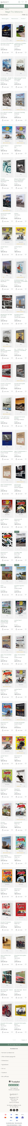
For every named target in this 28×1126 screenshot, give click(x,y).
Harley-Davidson (5, 280)
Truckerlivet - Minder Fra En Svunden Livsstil (7, 78)
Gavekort (4, 1072)
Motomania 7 (17, 889)
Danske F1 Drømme (6, 922)
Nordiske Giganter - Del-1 (19, 586)
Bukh (2, 585)
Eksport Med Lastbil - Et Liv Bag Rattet (20, 179)
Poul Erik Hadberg (5, 80)
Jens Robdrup (17, 790)
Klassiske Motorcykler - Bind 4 (20, 1024)
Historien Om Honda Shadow (19, 417)
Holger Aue (16, 520)
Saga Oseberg (4, 855)
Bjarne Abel (17, 554)
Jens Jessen (17, 46)
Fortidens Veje (18, 552)
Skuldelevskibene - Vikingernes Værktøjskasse (19, 315)
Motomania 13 (4, 689)
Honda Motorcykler (6, 213)
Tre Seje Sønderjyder (19, 722)
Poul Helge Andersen (19, 419)
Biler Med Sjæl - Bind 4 (20, 990)
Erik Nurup (16, 351)
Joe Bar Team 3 (18, 246)
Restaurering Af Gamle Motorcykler (20, 78)
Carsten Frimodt (4, 385)
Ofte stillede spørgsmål (8, 1056)
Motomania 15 (18, 519)
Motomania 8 (4, 889)
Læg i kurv (5, 53)
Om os (3, 1068)
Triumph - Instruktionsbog (5, 179)
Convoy (3, 822)
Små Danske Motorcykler (17, 485)
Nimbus (16, 213)
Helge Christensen (18, 181)
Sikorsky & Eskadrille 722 (7, 43)
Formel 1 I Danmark (6, 383)
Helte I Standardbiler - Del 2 (6, 655)
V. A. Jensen (17, 80)
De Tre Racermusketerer (7, 451)
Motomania (14, 18)
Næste (24, 1040)
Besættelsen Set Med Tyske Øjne (6, 315)
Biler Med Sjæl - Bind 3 (7, 990)
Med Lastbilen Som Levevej (6, 956)
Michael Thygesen (18, 487)
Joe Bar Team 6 (4, 246)
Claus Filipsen (4, 823)
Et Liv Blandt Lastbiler (6, 112)
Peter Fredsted (17, 282)
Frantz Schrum (17, 452)
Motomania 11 (4, 789)
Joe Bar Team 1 (18, 145)
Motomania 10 (18, 822)
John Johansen (4, 351)
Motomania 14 (4, 722)
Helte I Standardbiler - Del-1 (20, 655)
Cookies (19, 1125)
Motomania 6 (17, 922)
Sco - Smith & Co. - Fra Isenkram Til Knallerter (20, 350)
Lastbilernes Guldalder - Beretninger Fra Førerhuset (20, 44)
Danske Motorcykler (19, 383)
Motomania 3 (4, 552)
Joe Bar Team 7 (18, 620)
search (26, 6)
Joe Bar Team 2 (4, 145)
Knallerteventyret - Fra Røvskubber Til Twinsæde (20, 280)
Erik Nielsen (3, 958)
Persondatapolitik (18, 1123)
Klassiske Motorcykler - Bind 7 (20, 956)
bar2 (15, 147)
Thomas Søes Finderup (19, 317)
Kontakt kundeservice (8, 1052)
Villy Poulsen (3, 181)
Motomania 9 (17, 855)
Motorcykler (5, 18)
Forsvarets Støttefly (19, 112)
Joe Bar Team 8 (4, 519)
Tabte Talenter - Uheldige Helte (5, 621)
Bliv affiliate (5, 1076)
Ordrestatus (5, 1060)
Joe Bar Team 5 (18, 689)
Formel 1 (23, 18)
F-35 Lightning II (5, 417)
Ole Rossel (16, 114)
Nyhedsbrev (5, 1064)
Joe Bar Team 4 (4, 756)
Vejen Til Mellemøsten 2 (20, 451)
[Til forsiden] (5, 2)
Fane (2, 147)
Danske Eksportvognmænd (6, 350)
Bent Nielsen (4, 114)
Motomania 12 (18, 756)
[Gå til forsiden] (14, 1094)
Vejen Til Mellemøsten (6, 484)
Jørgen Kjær (3, 587)
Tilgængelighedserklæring (12, 1125)
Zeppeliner (17, 789)
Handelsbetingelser (10, 1123)
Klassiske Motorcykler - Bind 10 (7, 1024)
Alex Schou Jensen (5, 45)
